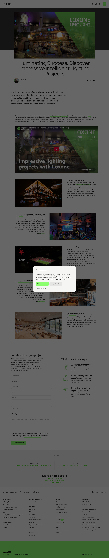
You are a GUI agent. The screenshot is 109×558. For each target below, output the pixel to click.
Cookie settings (41, 288)
